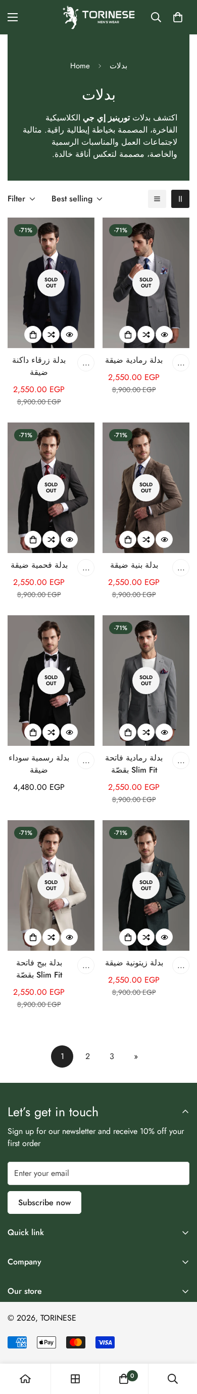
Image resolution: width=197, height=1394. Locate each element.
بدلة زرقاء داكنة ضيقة (39, 366)
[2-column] (180, 199)
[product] (25, 1379)
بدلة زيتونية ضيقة (134, 962)
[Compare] (51, 334)
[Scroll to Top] (179, 1340)
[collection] (75, 1379)
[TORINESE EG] (98, 17)
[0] (177, 17)
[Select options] (32, 334)
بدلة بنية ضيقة (134, 565)
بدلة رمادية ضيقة (134, 360)
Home (80, 65)
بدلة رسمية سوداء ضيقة (39, 764)
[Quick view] (69, 334)
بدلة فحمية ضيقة (39, 565)
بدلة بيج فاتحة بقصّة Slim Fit (39, 969)
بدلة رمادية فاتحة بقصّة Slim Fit (134, 764)
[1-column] (157, 199)
